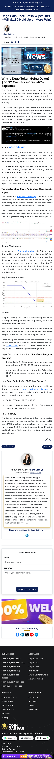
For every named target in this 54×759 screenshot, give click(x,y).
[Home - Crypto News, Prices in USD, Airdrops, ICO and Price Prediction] (13, 726)
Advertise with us (36, 679)
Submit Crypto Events (11, 667)
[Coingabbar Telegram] (36, 635)
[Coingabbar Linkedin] (22, 635)
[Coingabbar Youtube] (32, 635)
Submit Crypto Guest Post (13, 682)
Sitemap (5, 717)
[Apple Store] (26, 738)
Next (46, 447)
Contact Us (33, 697)
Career (31, 705)
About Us (33, 701)
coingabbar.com (35, 473)
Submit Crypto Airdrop (11, 659)
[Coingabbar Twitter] (27, 635)
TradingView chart (26, 251)
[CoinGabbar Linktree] (42, 738)
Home (15, 2)
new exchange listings (35, 389)
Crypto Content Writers (38, 675)
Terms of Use (7, 701)
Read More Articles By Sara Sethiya (26, 530)
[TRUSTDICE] (27, 756)
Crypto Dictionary (36, 659)
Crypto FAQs (34, 663)
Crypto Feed (34, 667)
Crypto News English (32, 2)
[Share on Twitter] (12, 41)
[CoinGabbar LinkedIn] (27, 535)
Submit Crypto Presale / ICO (13, 663)
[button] (23, 621)
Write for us (33, 709)
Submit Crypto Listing (11, 671)
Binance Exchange (26, 196)
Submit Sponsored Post (12, 686)
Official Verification (9, 697)
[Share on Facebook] (19, 41)
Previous (9, 446)
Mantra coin (12, 346)
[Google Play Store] (10, 738)
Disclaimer (6, 713)
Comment (8, 568)
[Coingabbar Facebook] (17, 635)
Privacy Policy (7, 705)
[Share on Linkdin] (16, 41)
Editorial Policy (8, 709)
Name (6, 557)
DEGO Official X (17, 147)
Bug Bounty (34, 671)
